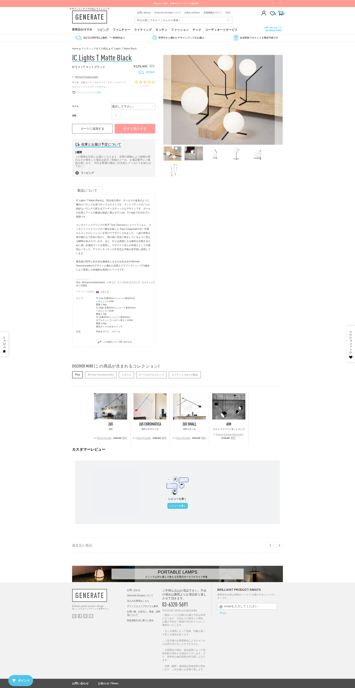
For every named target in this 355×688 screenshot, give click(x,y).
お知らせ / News (108, 683)
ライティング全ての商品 (95, 48)
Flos (78, 282)
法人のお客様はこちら (138, 601)
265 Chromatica (150, 424)
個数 (74, 115)
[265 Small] (189, 406)
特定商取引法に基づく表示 (140, 620)
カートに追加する (92, 128)
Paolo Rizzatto (104, 438)
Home (75, 48)
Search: (228, 20)
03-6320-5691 (273, 30)
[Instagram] (91, 616)
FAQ (228, 12)
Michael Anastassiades (86, 77)
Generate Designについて (167, 12)
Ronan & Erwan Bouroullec (230, 434)
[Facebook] (80, 616)
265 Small (189, 424)
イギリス (111, 282)
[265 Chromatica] (150, 406)
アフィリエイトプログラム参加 (142, 606)
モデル (75, 106)
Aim (228, 424)
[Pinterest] (85, 616)
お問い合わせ (144, 12)
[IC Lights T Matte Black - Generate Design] (172, 159)
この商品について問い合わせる (117, 342)
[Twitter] (74, 616)
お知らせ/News (192, 12)
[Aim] (228, 406)
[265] (110, 406)
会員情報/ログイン (213, 12)
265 (110, 424)
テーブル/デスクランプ (128, 282)
